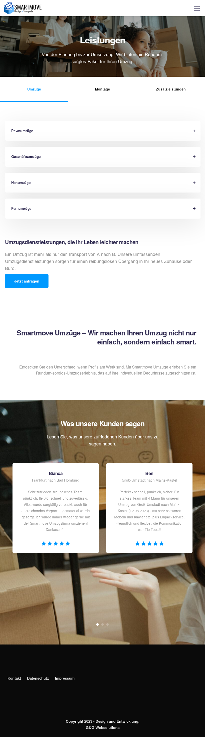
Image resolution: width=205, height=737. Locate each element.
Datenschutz (38, 678)
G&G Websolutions (103, 727)
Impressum (64, 678)
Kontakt (14, 678)
